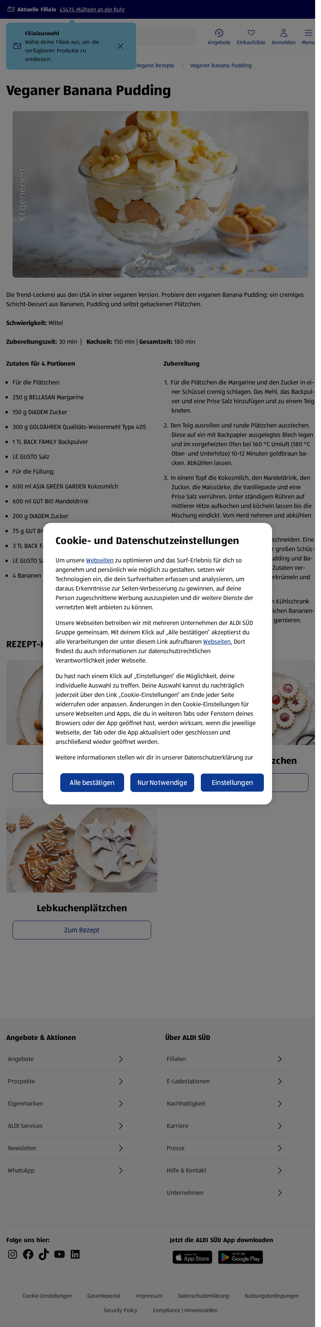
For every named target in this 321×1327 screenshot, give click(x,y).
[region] (157, 663)
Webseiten (100, 560)
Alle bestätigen (92, 783)
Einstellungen (232, 783)
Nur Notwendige (162, 783)
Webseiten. (217, 641)
